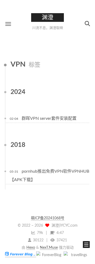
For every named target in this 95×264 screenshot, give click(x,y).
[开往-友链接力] (77, 255)
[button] (8, 23)
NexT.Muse (49, 248)
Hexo (30, 248)
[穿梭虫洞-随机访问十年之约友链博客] (49, 255)
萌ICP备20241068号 (47, 218)
